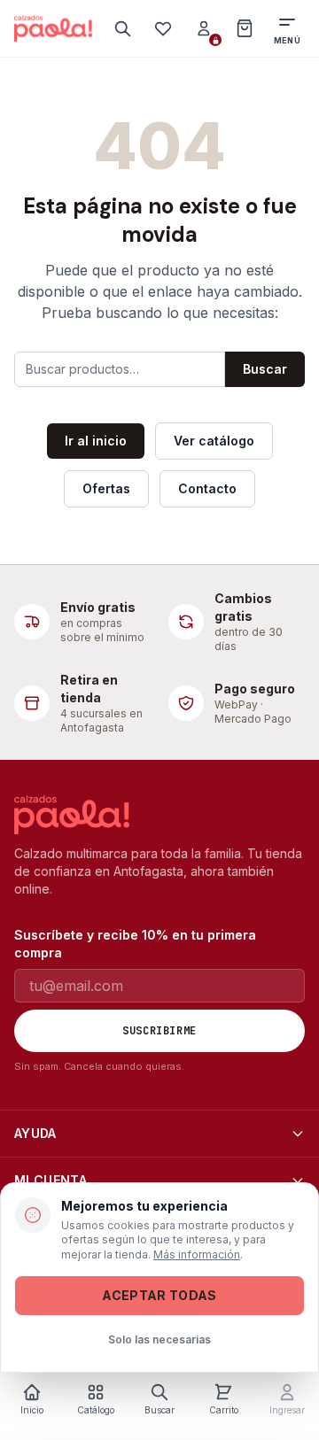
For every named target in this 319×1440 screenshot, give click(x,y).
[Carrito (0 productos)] (244, 28)
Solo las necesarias (159, 1339)
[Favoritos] (163, 28)
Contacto (207, 488)
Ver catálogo (214, 440)
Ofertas (106, 488)
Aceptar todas (159, 1295)
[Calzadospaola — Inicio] (53, 28)
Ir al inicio (96, 440)
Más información (196, 1254)
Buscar (265, 368)
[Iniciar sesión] (203, 28)
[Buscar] (122, 28)
